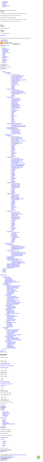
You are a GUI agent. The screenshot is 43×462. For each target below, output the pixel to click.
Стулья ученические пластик (17, 254)
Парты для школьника (11, 289)
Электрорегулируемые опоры (17, 90)
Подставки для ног (15, 131)
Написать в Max (3, 274)
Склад (25, 454)
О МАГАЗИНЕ (3, 406)
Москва (4, 48)
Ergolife (13, 112)
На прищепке (14, 235)
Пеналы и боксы (15, 214)
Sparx (13, 122)
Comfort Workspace (15, 110)
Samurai (13, 119)
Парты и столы (10, 135)
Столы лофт (14, 83)
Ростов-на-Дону (6, 57)
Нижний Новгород (6, 52)
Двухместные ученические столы (18, 247)
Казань (4, 53)
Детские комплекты (11, 182)
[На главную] (6, 44)
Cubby (13, 146)
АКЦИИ (4, 268)
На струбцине (14, 234)
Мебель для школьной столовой (13, 264)
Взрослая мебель (8, 72)
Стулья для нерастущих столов (13, 297)
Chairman (13, 109)
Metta (13, 116)
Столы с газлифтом (15, 78)
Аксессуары (9, 210)
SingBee (13, 177)
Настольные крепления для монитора (19, 126)
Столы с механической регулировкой (19, 79)
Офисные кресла (15, 103)
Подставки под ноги (11, 320)
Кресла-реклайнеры (15, 104)
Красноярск (5, 60)
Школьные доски (10, 267)
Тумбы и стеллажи (10, 193)
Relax (13, 118)
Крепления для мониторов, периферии (14, 123)
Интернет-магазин (15, 454)
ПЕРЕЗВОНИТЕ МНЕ (4, 458)
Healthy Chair (14, 115)
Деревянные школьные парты (17, 248)
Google (4, 445)
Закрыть (2, 11)
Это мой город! (3, 65)
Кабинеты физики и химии (12, 258)
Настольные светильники (12, 127)
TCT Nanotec (14, 152)
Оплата (4, 4)
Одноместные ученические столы (18, 246)
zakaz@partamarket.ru (4, 437)
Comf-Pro (13, 145)
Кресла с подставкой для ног (17, 166)
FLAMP (4, 443)
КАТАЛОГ (2, 405)
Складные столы (15, 82)
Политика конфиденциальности (9, 423)
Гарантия (4, 424)
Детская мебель (8, 134)
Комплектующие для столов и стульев (14, 259)
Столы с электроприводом (17, 76)
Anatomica (14, 144)
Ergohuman (14, 111)
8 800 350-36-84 (3, 68)
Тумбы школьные (10, 257)
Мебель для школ (8, 243)
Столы (8, 73)
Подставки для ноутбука (16, 132)
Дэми (13, 154)
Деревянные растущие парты (17, 142)
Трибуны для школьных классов (13, 266)
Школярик (14, 155)
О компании (5, 1)
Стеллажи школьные (11, 256)
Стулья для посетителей (16, 107)
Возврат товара (6, 422)
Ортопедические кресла (16, 99)
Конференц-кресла (15, 106)
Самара (4, 54)
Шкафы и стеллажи (15, 197)
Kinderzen (13, 149)
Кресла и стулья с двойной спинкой (18, 164)
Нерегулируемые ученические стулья (19, 253)
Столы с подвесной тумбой (17, 138)
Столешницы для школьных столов (18, 262)
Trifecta (13, 87)
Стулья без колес (15, 163)
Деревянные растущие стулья (17, 167)
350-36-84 (3, 451)
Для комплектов (15, 236)
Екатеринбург (5, 51)
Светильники (9, 231)
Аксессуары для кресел (16, 130)
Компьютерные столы (16, 80)
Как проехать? (5, 2)
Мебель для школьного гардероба (13, 263)
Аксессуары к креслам (16, 216)
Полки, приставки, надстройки (18, 198)
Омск (4, 55)
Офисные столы (15, 81)
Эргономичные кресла (16, 100)
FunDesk (13, 148)
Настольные (14, 233)
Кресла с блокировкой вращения (18, 165)
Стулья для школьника (11, 296)
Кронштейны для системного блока (18, 125)
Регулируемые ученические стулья (18, 252)
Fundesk (13, 191)
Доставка (4, 3)
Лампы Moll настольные (11, 322)
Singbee (13, 151)
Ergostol (13, 85)
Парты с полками (15, 139)
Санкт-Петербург (6, 49)
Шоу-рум (4, 6)
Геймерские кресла (15, 101)
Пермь (4, 61)
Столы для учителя (15, 249)
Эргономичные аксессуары (12, 128)
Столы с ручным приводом (17, 77)
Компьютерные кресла (16, 105)
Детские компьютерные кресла (17, 162)
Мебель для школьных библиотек (13, 265)
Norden (13, 117)
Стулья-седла (14, 102)
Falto (12, 114)
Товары (4, 71)
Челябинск (5, 56)
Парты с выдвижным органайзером (18, 140)
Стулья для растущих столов (17, 160)
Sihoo (13, 120)
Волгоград (5, 59)
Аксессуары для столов (16, 133)
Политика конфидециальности (6, 457)
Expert (13, 113)
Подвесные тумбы (15, 196)
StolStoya (13, 86)
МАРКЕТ (4, 441)
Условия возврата (6, 5)
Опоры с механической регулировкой (19, 92)
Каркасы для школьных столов (17, 261)
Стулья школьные (10, 250)
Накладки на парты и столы (17, 213)
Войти (1, 41)
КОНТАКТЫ (3, 426)
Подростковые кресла (16, 161)
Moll (12, 150)
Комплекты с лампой (16, 186)
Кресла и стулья (8, 340)
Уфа (3, 58)
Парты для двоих (15, 141)
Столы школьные (10, 244)
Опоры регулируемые (11, 88)
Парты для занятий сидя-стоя (17, 137)
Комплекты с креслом (16, 184)
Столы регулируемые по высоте (18, 75)
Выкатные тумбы (15, 195)
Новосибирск (5, 50)
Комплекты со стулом (16, 185)
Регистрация (5, 41)
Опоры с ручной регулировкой (17, 91)
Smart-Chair (14, 121)
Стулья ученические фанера (17, 255)
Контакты (4, 271)
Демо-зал (22, 454)
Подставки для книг (15, 212)
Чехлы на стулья (15, 215)
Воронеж (4, 62)
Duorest (13, 172)
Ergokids (13, 147)
